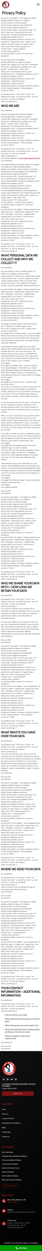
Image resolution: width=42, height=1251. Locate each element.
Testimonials (6, 1132)
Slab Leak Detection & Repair (11, 1180)
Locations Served (8, 1118)
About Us (5, 1114)
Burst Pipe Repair (7, 1152)
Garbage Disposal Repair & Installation (14, 1156)
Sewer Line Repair (8, 1172)
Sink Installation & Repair (10, 1176)
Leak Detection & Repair (10, 1164)
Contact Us (6, 1137)
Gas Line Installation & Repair (11, 1160)
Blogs (4, 1127)
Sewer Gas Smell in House (10, 1168)
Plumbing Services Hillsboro (11, 1123)
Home (4, 1109)
